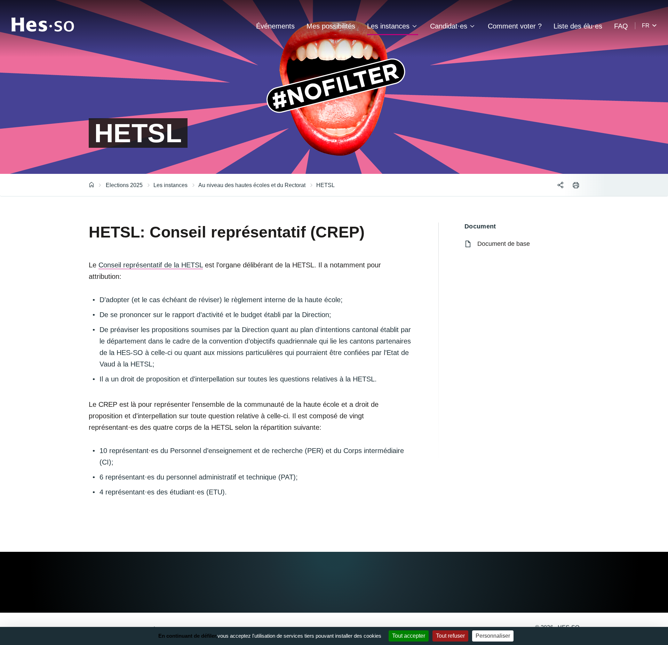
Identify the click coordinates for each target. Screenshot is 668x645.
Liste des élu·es (578, 26)
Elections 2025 (124, 185)
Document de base (503, 243)
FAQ (621, 26)
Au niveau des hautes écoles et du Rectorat (251, 185)
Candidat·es (448, 26)
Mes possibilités (331, 26)
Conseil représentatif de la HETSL (150, 265)
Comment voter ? (515, 26)
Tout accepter (408, 636)
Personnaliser (493, 636)
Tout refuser (450, 636)
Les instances (388, 26)
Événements (275, 26)
